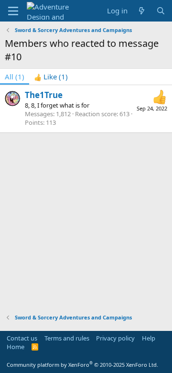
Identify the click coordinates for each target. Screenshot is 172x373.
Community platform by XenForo (82, 364)
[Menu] (13, 11)
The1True (44, 94)
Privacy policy (115, 338)
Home (15, 346)
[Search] (160, 11)
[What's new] (141, 11)
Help (148, 338)
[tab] (51, 77)
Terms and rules (66, 338)
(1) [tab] (14, 76)
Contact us (22, 338)
